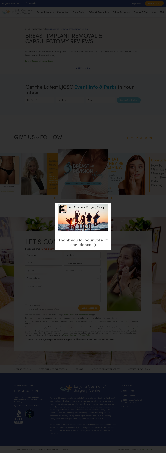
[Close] (109, 205)
